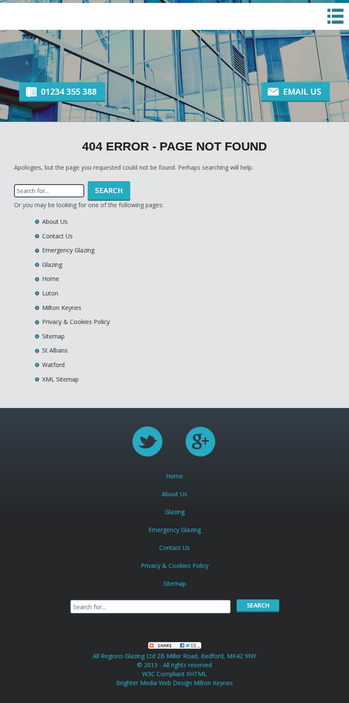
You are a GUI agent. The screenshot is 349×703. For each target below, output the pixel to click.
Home (50, 279)
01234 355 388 (69, 91)
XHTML (196, 674)
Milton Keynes (61, 308)
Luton (50, 293)
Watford (53, 365)
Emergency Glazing (68, 250)
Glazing (52, 264)
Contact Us (57, 236)
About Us (55, 221)
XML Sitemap (60, 379)
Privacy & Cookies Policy (76, 322)
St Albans (55, 350)
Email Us (302, 91)
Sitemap (53, 336)
